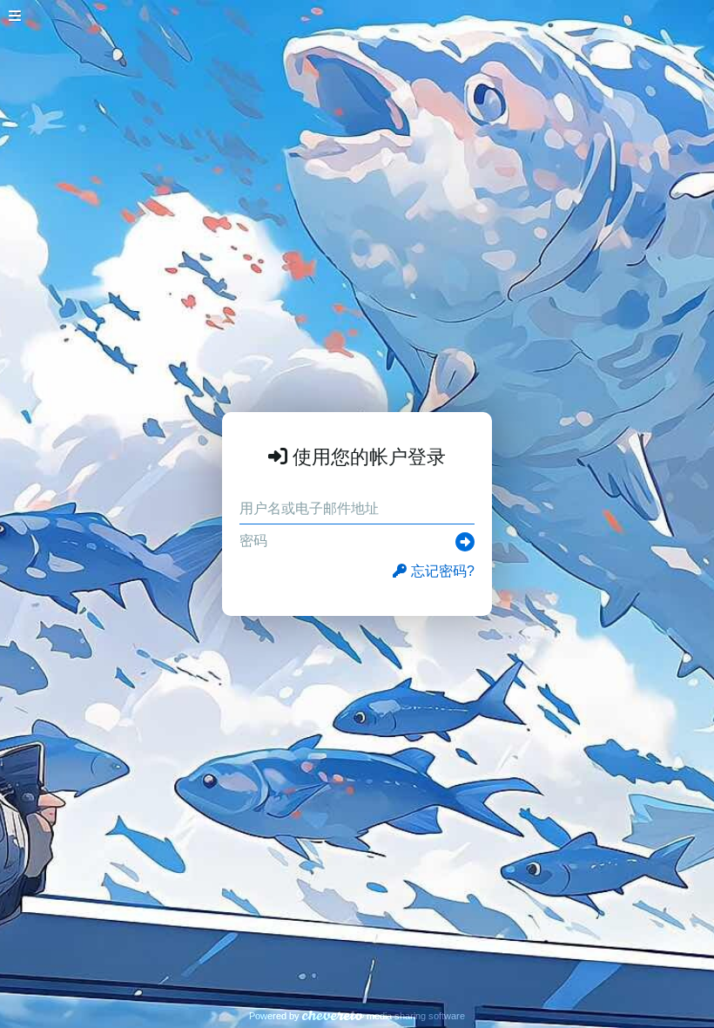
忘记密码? (443, 571)
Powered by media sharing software (357, 1016)
